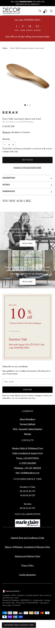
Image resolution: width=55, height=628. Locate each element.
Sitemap (27, 433)
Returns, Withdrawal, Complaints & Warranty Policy (27, 546)
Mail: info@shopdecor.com (27, 472)
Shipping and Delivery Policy (27, 556)
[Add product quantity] (13, 144)
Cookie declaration (27, 574)
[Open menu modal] (51, 11)
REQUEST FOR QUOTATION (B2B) (27, 167)
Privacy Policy (27, 565)
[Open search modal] (39, 11)
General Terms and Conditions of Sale (27, 537)
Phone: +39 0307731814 (27, 458)
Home (4, 48)
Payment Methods (27, 424)
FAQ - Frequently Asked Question (27, 429)
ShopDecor (21, 595)
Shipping (6, 132)
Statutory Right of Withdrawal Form (27, 448)
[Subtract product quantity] (5, 144)
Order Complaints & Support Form (27, 453)
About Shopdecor (27, 419)
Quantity (6, 138)
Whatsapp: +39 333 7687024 (27, 467)
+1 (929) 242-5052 (27, 463)
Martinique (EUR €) (12, 591)
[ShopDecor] (11, 10)
